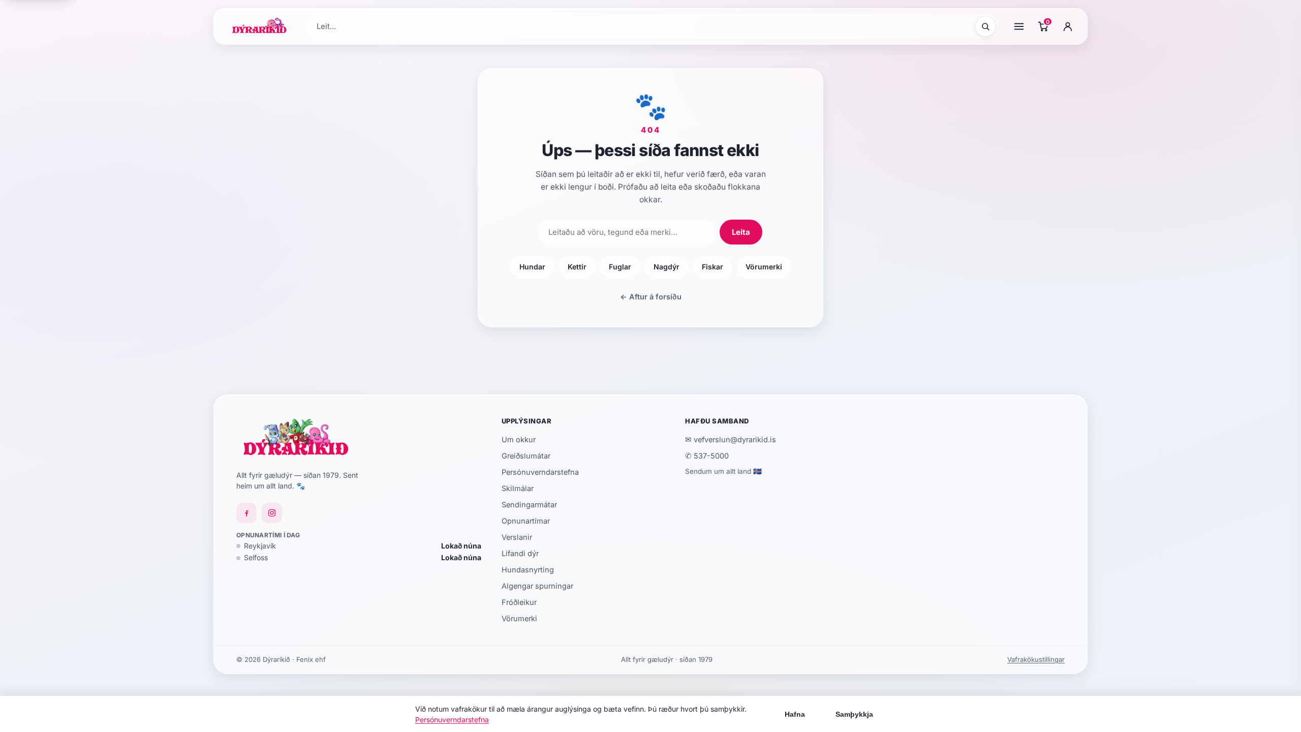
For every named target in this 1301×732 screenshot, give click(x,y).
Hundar (532, 266)
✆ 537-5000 (707, 455)
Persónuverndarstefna (540, 472)
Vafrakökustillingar (1036, 659)
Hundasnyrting (528, 569)
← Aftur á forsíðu (651, 296)
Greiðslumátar (526, 455)
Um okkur (519, 439)
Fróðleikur (519, 602)
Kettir (577, 266)
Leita (741, 232)
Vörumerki (764, 266)
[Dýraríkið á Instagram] (272, 513)
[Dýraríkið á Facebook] (246, 513)
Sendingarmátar (529, 504)
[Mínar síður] (1068, 26)
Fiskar (712, 266)
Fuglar (620, 266)
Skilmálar (518, 488)
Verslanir (517, 537)
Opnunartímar (526, 520)
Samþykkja (854, 714)
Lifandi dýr (520, 553)
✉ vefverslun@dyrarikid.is (730, 439)
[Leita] (985, 26)
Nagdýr (666, 266)
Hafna (795, 714)
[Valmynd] (1019, 26)
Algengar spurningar (537, 586)
